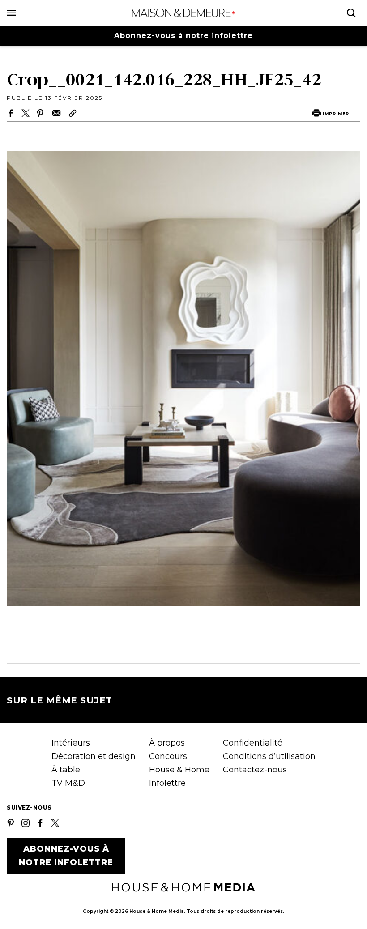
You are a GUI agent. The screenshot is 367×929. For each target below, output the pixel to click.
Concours (168, 756)
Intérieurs (70, 743)
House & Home (179, 770)
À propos (167, 743)
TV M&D (68, 783)
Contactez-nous (255, 770)
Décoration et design (93, 756)
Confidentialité (252, 743)
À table (65, 770)
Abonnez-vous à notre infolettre (183, 35)
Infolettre (167, 783)
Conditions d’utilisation (269, 756)
